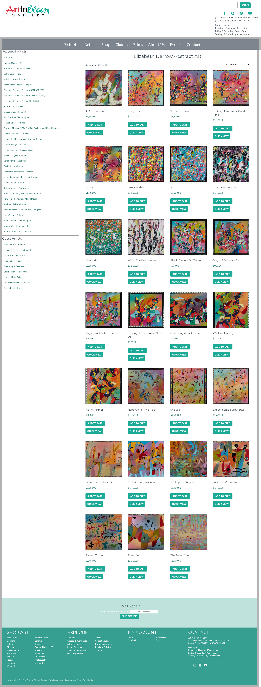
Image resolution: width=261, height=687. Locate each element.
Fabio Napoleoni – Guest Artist (17, 282)
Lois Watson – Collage (14, 215)
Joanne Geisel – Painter (14, 122)
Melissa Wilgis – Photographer (18, 220)
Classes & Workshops (77, 640)
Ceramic (38, 640)
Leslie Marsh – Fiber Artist (15, 271)
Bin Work (11, 640)
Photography (40, 659)
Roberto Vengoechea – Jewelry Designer (22, 209)
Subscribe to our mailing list (115, 611)
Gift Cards (8, 57)
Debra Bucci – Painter (13, 73)
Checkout (132, 640)
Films (138, 44)
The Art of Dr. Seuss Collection (18, 68)
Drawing (38, 644)
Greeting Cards (13, 650)
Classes (122, 44)
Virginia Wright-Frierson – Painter (19, 226)
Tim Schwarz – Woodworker (16, 188)
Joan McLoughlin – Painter (15, 155)
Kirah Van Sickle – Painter (15, 204)
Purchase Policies (103, 647)
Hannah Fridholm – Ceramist (16, 133)
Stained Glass (41, 663)
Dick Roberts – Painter (14, 288)
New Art (10, 656)
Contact (193, 44)
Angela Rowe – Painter (14, 182)
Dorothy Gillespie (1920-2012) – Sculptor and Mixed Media (31, 128)
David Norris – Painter (14, 166)
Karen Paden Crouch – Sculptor (18, 84)
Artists (90, 44)
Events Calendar (74, 647)
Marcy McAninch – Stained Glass (18, 150)
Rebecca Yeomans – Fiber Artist (18, 231)
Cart (158, 640)
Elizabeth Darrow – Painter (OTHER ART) (22, 101)
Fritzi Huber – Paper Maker (16, 260)
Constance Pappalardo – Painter (18, 171)
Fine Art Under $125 (13, 63)
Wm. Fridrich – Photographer (17, 117)
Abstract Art (12, 637)
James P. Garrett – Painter (15, 255)
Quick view (94, 132)
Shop (106, 44)
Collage (10, 644)
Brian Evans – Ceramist (14, 106)
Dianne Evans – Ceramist (15, 111)
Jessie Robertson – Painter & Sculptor (21, 177)
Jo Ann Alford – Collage (14, 244)
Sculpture (11, 663)
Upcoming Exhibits (75, 653)
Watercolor (12, 666)
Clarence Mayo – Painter (15, 144)
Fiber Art (11, 647)
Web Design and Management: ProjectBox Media (71, 680)
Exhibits (71, 44)
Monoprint (39, 653)
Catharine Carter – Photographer (18, 250)
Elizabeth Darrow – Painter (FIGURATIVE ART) (24, 95)
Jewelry (38, 650)
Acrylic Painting (41, 637)
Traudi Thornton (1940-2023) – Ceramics (22, 193)
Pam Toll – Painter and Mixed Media (20, 198)
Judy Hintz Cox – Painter (15, 79)
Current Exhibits (102, 640)
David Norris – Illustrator (15, 160)
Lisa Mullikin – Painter (13, 277)
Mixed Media (13, 653)
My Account (161, 637)
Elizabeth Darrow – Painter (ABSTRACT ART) (24, 90)
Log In (130, 637)
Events (176, 44)
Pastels (10, 659)
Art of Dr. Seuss (74, 644)
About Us (156, 44)
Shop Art (99, 650)
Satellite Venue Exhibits (78, 650)
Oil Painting (40, 656)
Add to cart (95, 124)
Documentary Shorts (104, 644)
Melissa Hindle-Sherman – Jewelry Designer (24, 139)
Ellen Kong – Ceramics (14, 266)
